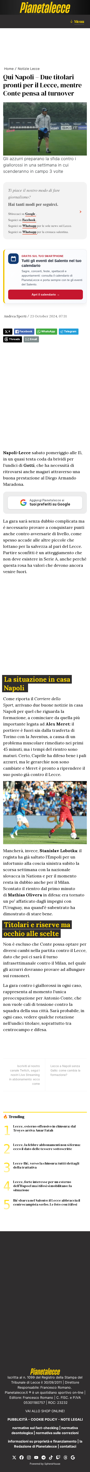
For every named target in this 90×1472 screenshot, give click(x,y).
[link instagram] (29, 1457)
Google (30, 213)
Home (9, 69)
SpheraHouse (52, 1463)
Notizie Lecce (29, 69)
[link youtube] (36, 1457)
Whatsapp (29, 225)
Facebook (29, 219)
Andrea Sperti (15, 316)
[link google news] (73, 1457)
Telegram (70, 331)
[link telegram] (43, 1457)
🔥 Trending (13, 1116)
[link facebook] (21, 1457)
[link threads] (65, 1457)
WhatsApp (48, 331)
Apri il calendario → (46, 294)
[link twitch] (58, 1457)
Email (33, 339)
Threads (14, 339)
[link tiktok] (51, 1457)
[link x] (14, 1457)
